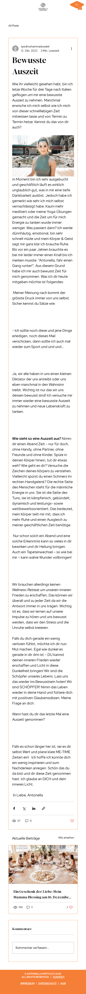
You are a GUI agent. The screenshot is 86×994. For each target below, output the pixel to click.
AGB (63, 983)
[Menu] (77, 5)
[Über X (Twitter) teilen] (24, 808)
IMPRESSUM (27, 983)
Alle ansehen (66, 837)
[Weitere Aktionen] (71, 48)
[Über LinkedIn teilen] (34, 808)
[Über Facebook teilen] (14, 808)
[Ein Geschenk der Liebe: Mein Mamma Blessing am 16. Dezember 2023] (43, 864)
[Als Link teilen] (43, 808)
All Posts (13, 25)
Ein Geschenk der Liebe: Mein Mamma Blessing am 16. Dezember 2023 (42, 894)
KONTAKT (59, 977)
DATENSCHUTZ (47, 983)
